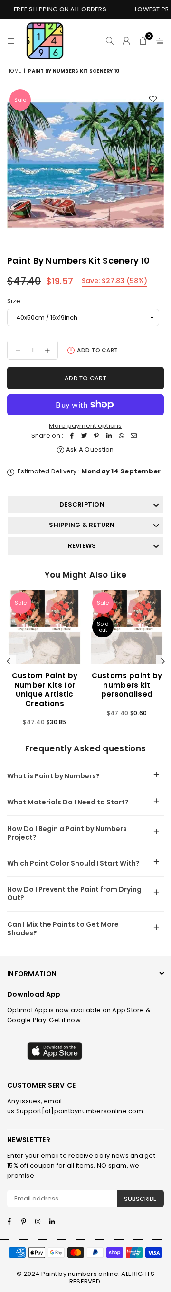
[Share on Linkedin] (109, 436)
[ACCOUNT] (126, 41)
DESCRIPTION (81, 504)
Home (14, 70)
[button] (143, 41)
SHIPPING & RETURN (81, 524)
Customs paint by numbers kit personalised (127, 685)
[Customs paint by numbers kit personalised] (127, 627)
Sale (20, 99)
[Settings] (158, 41)
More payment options (85, 425)
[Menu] (11, 41)
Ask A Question (89, 449)
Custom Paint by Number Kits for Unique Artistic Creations (45, 690)
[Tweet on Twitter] (84, 436)
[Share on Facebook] (72, 436)
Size (13, 300)
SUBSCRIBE (140, 1198)
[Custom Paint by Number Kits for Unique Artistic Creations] (45, 627)
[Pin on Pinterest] (96, 436)
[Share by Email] (133, 436)
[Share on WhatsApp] (121, 436)
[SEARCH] (110, 41)
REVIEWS (82, 545)
